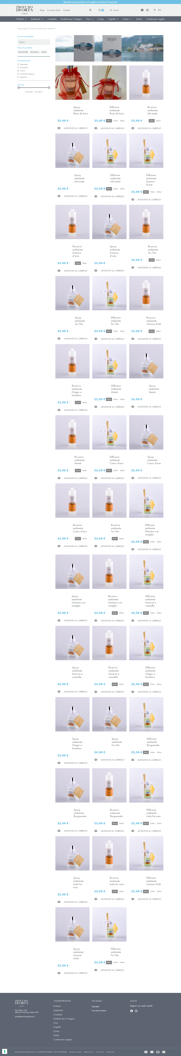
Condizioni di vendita (75, 1052)
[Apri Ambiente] (42, 19)
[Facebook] (142, 10)
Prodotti (32, 28)
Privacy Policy (100, 1052)
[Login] (91, 10)
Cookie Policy (110, 1052)
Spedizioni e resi (89, 1052)
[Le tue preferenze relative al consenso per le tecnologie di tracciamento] (4, 1051)
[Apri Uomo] (130, 19)
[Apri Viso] (92, 19)
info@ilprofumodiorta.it (25, 1016)
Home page (22, 28)
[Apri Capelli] (117, 19)
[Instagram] (147, 10)
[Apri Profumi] (26, 19)
